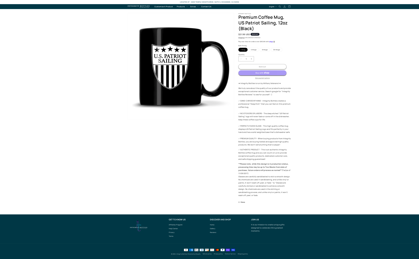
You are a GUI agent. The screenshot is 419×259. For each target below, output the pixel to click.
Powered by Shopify (194, 254)
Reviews (213, 232)
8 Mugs (266, 50)
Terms (171, 236)
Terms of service (230, 254)
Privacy (171, 232)
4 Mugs (255, 50)
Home (212, 225)
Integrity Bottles (181, 254)
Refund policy (207, 254)
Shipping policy (243, 254)
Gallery (212, 228)
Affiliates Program (176, 225)
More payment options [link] (262, 78)
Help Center (173, 228)
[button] (181, 6)
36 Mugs (277, 50)
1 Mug (244, 50)
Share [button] (243, 202)
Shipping (241, 37)
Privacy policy (218, 254)
